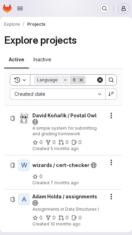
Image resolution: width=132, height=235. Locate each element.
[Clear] (100, 80)
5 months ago (64, 148)
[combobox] (57, 94)
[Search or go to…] (104, 8)
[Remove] (81, 80)
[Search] (111, 80)
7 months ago (64, 182)
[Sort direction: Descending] (111, 94)
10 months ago (65, 224)
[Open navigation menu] (20, 8)
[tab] (16, 59)
